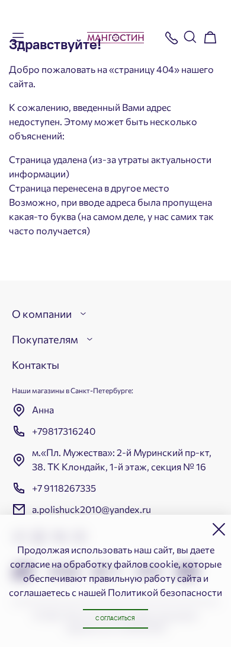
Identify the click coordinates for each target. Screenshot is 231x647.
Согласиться (115, 618)
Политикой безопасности (165, 592)
